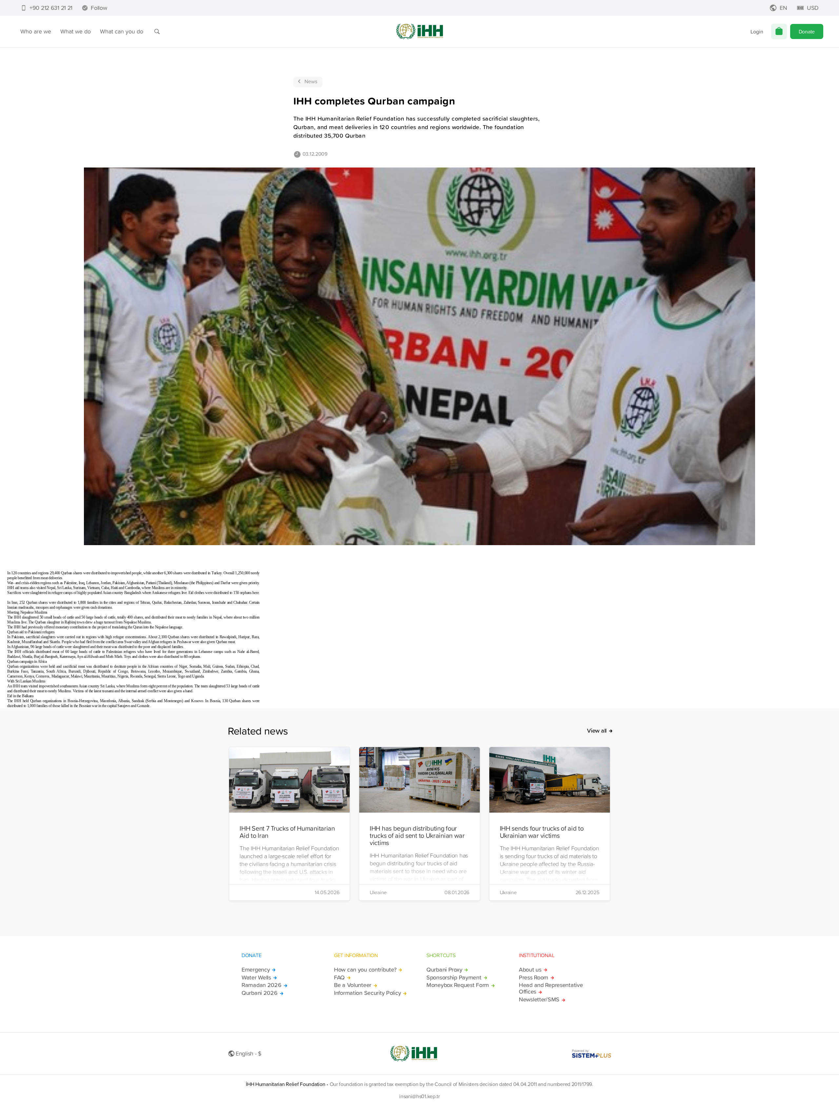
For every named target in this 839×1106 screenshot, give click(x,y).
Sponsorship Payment (453, 977)
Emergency (256, 969)
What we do (75, 31)
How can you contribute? (365, 969)
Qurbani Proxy (444, 969)
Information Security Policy (367, 993)
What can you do (121, 31)
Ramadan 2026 (262, 985)
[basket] (779, 31)
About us (530, 969)
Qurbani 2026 (260, 993)
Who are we (35, 31)
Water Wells (256, 977)
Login (757, 31)
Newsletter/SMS (539, 999)
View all (597, 730)
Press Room (533, 977)
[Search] (157, 31)
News (310, 81)
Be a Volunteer (352, 985)
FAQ (339, 977)
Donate (807, 31)
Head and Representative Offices (551, 988)
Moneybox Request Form (457, 985)
